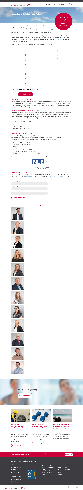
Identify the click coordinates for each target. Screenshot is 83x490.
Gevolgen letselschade (48, 465)
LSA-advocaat (57, 39)
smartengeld (30, 136)
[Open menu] (70, 4)
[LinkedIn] (72, 487)
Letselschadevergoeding (48, 467)
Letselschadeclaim (63, 467)
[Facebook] (68, 487)
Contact (47, 4)
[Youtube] (77, 487)
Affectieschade (46, 471)
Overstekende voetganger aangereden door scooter (61, 425)
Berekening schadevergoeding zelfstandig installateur (19, 426)
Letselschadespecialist (64, 469)
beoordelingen (41, 1)
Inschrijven (69, 454)
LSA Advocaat (61, 471)
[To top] (80, 487)
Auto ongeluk (61, 464)
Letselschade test (62, 465)
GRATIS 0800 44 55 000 (58, 4)
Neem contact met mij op (20, 197)
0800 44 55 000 (30, 176)
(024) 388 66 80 (15, 481)
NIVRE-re (60, 472)
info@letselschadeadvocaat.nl (55, 176)
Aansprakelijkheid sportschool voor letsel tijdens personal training (40, 426)
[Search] (66, 4)
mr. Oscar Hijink (57, 55)
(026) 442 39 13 (15, 472)
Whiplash (60, 474)
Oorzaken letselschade (48, 464)
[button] (25, 94)
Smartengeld (45, 469)
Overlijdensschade (47, 472)
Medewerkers (30, 465)
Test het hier (25, 395)
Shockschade (45, 474)
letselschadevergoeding (29, 112)
